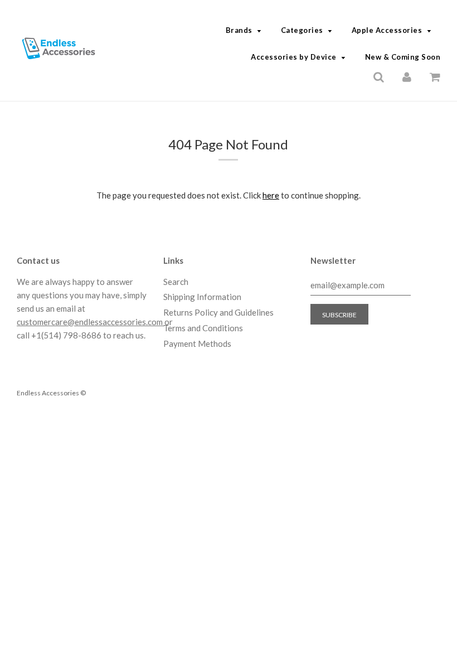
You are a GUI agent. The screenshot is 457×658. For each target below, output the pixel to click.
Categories (302, 30)
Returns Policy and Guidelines (218, 312)
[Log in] (406, 76)
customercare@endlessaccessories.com (90, 322)
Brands (239, 30)
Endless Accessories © (51, 393)
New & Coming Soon (403, 56)
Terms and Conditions (203, 328)
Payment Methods (197, 343)
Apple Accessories (387, 30)
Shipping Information (202, 297)
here (270, 195)
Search (175, 282)
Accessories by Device (294, 56)
